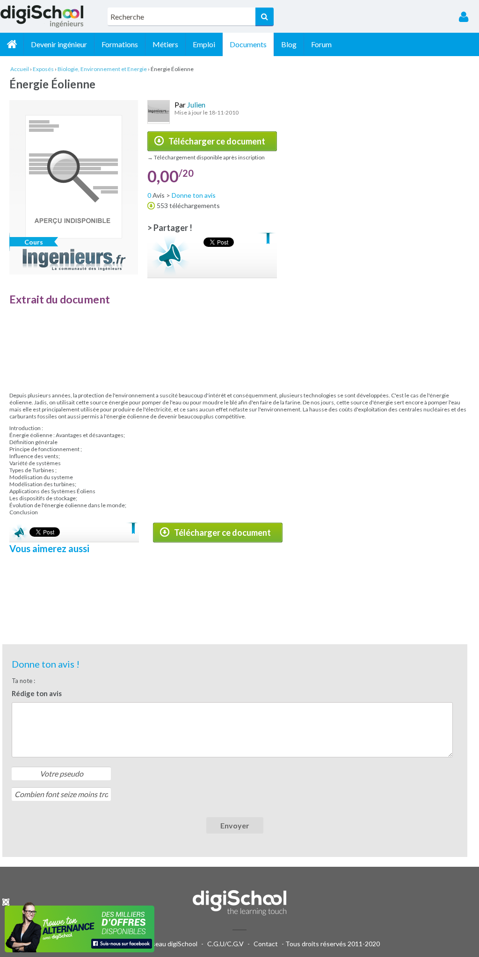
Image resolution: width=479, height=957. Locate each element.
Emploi (204, 44)
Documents (248, 44)
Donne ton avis (194, 195)
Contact (266, 944)
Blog (289, 44)
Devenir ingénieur (59, 44)
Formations (120, 44)
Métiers (165, 44)
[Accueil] (11, 44)
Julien (196, 104)
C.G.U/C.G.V (225, 944)
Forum (321, 44)
